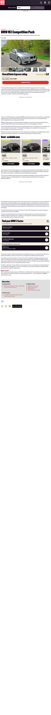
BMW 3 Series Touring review (34, 290)
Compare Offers (25, 82)
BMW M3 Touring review (33, 286)
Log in (45, 3)
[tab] (4, 70)
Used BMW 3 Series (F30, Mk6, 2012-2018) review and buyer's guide (13, 295)
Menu (49, 3)
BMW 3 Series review (32, 287)
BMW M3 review (31, 288)
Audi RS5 (6, 270)
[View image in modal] (2, 53)
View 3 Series (10, 163)
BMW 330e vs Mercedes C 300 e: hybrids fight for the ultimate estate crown (14, 286)
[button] (25, 53)
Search (41, 3)
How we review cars (6, 77)
